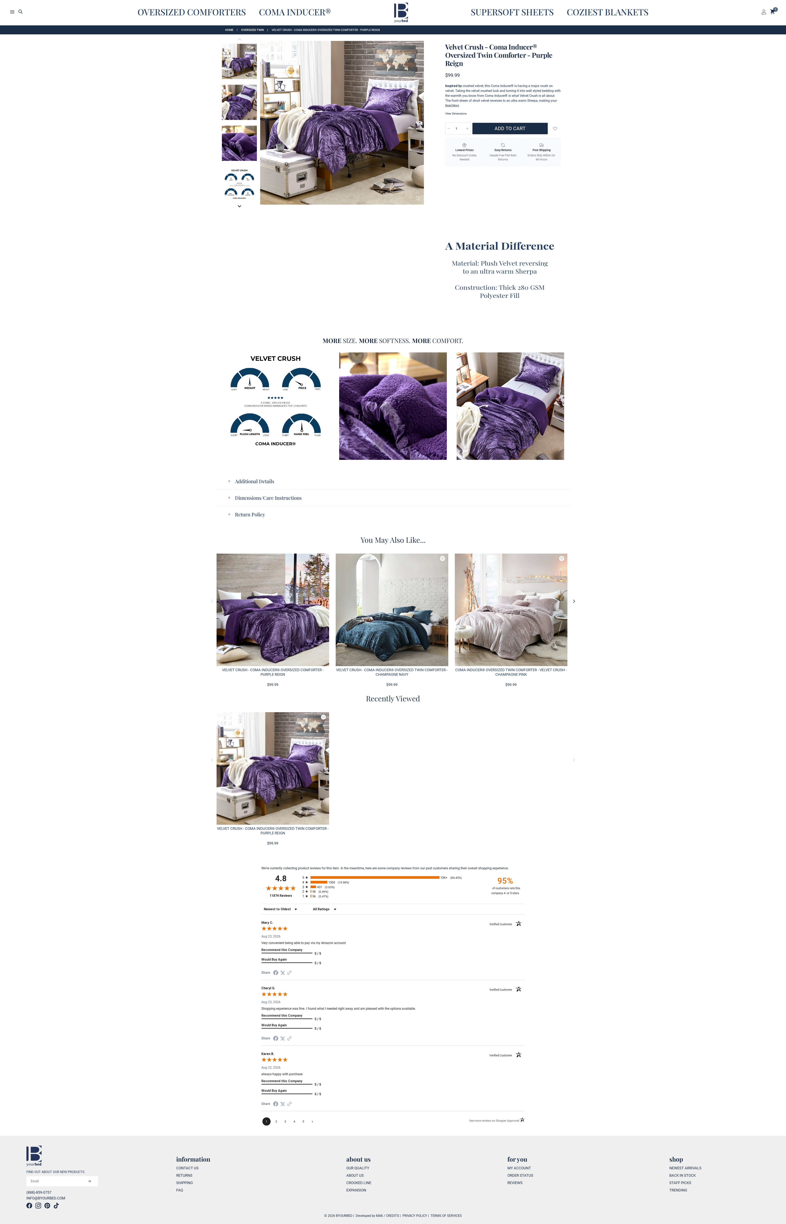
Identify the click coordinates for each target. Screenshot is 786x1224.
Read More (452, 105)
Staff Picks (680, 1183)
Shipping (184, 1183)
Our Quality (357, 1168)
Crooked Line (358, 1183)
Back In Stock (682, 1175)
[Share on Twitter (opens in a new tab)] (282, 973)
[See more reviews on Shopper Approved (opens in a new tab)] (289, 972)
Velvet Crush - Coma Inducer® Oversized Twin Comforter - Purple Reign (326, 30)
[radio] (393, 877)
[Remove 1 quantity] (448, 128)
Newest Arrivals (685, 1168)
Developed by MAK (369, 1216)
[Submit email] (89, 1181)
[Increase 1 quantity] (467, 128)
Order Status (520, 1175)
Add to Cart (510, 128)
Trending (678, 1190)
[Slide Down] (239, 206)
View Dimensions (456, 113)
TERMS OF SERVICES (446, 1216)
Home (229, 30)
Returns (184, 1175)
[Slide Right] (574, 601)
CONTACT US (187, 1168)
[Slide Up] (239, 39)
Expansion (356, 1190)
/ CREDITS (391, 1216)
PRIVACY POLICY (414, 1216)
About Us (355, 1175)
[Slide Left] (212, 601)
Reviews (515, 1183)
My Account (519, 1168)
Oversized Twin (252, 30)
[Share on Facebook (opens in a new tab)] (275, 972)
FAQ (179, 1190)
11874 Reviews (285, 896)
